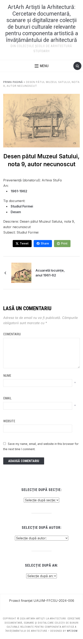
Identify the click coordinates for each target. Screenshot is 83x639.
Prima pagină (13, 82)
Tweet (24, 243)
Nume (7, 376)
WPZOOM (72, 630)
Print (64, 243)
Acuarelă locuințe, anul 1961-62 (50, 272)
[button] (42, 66)
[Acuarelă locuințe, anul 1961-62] (21, 272)
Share (45, 243)
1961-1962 (19, 191)
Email (7, 398)
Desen (16, 212)
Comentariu (12, 334)
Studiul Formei (22, 206)
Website (9, 421)
